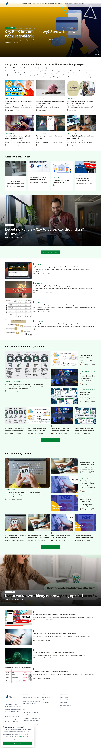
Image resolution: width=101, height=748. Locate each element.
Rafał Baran (8, 42)
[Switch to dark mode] (94, 3)
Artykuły (26, 694)
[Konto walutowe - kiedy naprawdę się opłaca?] (50, 580)
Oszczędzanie (40, 98)
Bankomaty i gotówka (78, 3)
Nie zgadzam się (18, 740)
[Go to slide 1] (95, 54)
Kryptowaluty (10, 98)
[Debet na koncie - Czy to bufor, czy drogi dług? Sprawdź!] (50, 220)
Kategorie (63, 694)
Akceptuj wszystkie (17, 743)
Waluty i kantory (68, 3)
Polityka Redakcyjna (48, 739)
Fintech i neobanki (41, 133)
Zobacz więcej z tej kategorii (50, 252)
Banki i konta (36, 3)
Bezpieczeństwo (10, 27)
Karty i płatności (58, 3)
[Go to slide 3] (98, 54)
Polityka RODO (39, 739)
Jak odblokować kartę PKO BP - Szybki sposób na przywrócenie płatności (31, 714)
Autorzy (44, 694)
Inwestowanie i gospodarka (47, 3)
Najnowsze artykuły (26, 3)
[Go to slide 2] (96, 54)
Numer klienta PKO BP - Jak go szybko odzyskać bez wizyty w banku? (30, 707)
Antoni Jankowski (9, 237)
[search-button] (91, 3)
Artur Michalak (45, 702)
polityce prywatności (23, 736)
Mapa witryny (57, 739)
